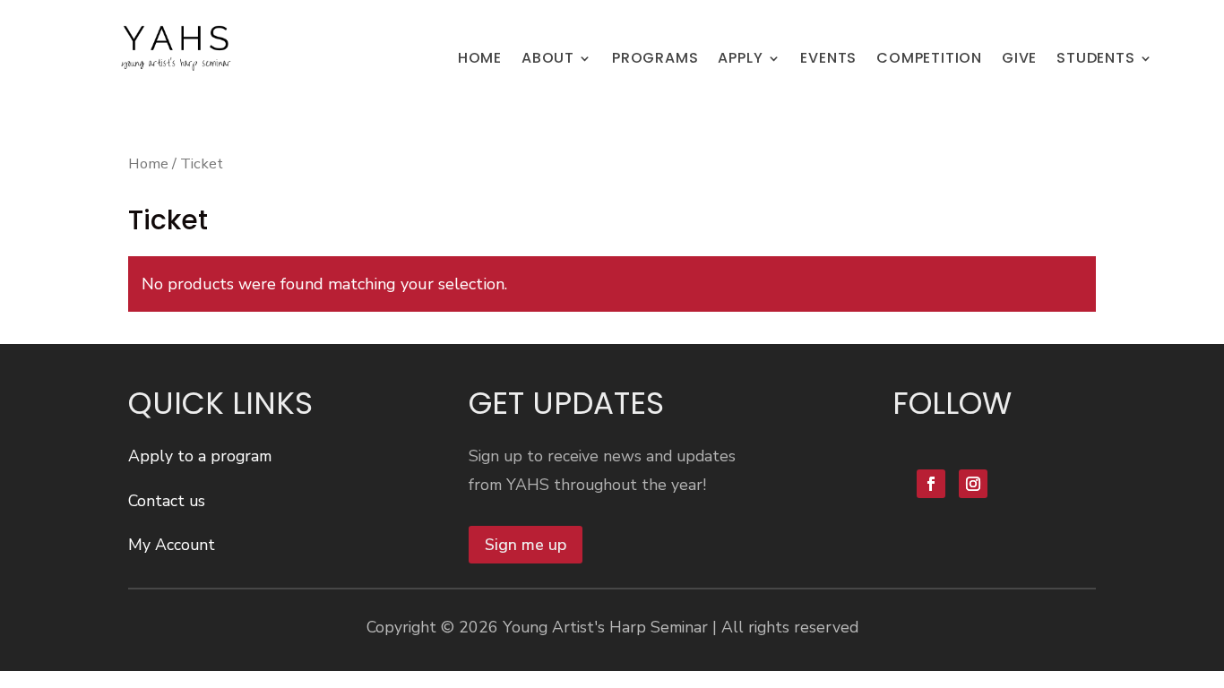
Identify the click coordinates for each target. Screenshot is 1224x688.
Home (148, 163)
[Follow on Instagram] (973, 483)
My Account (171, 544)
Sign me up (525, 544)
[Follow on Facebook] (931, 483)
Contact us (166, 501)
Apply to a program (200, 456)
